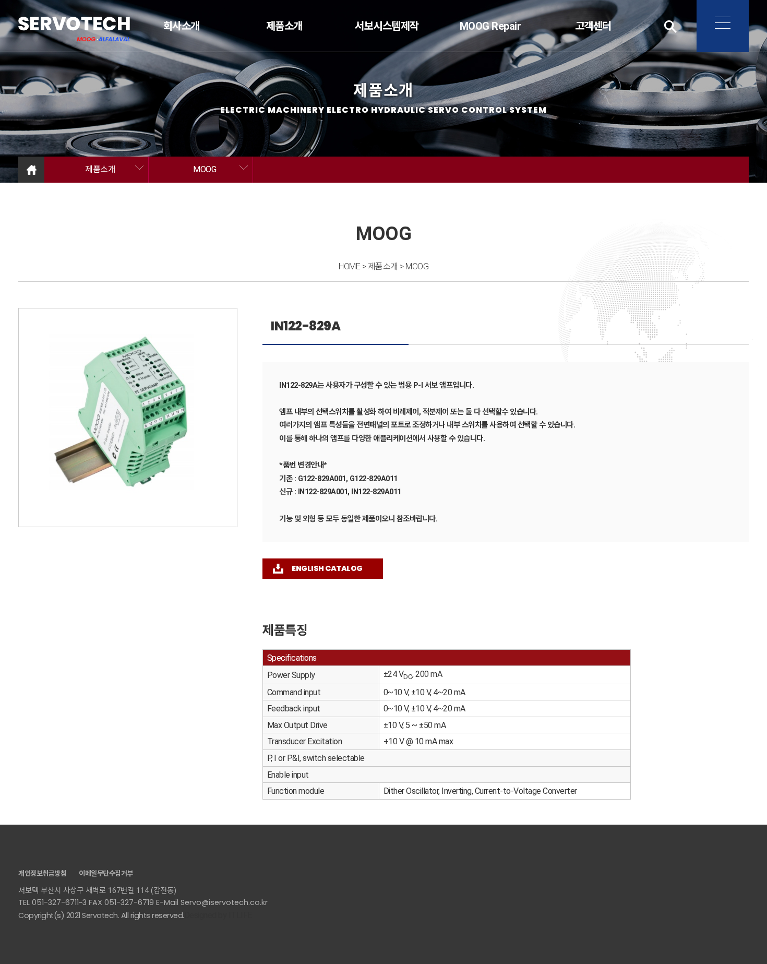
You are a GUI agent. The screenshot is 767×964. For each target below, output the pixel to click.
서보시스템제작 (387, 26)
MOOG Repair (490, 26)
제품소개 (284, 26)
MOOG (204, 169)
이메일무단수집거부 (106, 873)
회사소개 (181, 26)
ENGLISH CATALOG (327, 568)
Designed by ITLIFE (218, 915)
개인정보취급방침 (42, 873)
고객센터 (592, 26)
